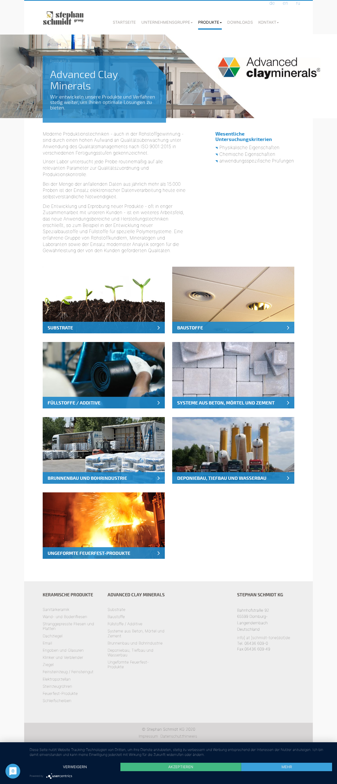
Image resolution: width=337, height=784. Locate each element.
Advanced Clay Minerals (136, 594)
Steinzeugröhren (57, 686)
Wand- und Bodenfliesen (65, 616)
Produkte (208, 22)
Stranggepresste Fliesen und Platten (68, 626)
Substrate (116, 609)
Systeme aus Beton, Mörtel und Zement (136, 633)
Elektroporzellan (57, 679)
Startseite (124, 22)
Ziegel (48, 664)
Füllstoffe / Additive (125, 623)
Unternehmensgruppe (165, 22)
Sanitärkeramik (56, 609)
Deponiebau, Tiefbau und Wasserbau (130, 652)
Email (47, 643)
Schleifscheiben (57, 700)
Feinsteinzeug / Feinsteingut (68, 671)
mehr (286, 766)
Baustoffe (116, 616)
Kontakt (267, 22)
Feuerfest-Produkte (60, 693)
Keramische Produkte (68, 594)
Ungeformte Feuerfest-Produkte (128, 664)
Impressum (148, 736)
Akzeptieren (180, 766)
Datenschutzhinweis (178, 736)
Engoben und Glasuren (63, 650)
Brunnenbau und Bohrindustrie (135, 643)
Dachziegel (52, 635)
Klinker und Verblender (63, 657)
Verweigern (75, 766)
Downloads (240, 22)
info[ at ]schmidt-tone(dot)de (263, 637)
